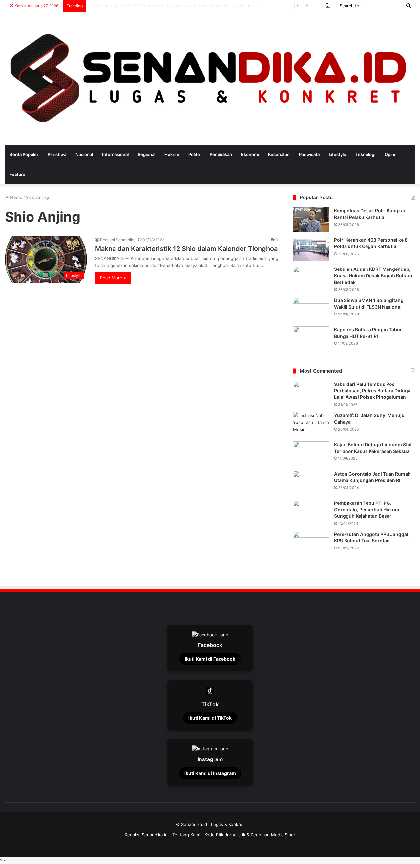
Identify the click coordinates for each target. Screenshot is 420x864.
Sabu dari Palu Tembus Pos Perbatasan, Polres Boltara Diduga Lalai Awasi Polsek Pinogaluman (372, 390)
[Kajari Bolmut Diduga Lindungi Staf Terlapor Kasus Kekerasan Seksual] (311, 453)
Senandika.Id (194, 824)
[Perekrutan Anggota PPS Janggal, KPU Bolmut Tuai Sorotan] (311, 543)
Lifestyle (337, 154)
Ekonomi (250, 154)
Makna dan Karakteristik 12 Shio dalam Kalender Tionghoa (186, 249)
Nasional (84, 154)
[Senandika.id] (210, 78)
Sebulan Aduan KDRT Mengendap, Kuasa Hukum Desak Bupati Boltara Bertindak (373, 275)
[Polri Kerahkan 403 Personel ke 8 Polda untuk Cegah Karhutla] (311, 249)
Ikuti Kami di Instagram (210, 773)
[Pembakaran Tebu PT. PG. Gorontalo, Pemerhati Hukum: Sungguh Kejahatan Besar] (311, 512)
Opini (390, 154)
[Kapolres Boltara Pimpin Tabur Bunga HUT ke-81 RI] (311, 338)
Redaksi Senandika (118, 239)
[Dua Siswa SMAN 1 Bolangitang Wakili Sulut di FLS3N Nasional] (311, 309)
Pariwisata (309, 154)
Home (15, 197)
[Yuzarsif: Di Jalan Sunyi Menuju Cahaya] (311, 424)
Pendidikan (221, 154)
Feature (17, 174)
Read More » (113, 277)
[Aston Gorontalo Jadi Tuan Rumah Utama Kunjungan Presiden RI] (311, 483)
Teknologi (365, 154)
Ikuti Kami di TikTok (210, 718)
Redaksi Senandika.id (146, 834)
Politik (194, 154)
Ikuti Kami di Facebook (210, 659)
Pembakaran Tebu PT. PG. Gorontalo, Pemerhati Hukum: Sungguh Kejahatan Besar (367, 509)
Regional (146, 154)
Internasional (115, 154)
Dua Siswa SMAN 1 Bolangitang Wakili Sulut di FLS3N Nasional (152, 5)
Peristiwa (57, 154)
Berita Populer (24, 154)
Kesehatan (279, 154)
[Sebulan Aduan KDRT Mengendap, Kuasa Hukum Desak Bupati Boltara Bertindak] (311, 278)
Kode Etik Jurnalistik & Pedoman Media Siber (249, 834)
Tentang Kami (186, 834)
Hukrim (171, 154)
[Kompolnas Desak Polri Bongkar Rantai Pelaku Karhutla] (311, 219)
